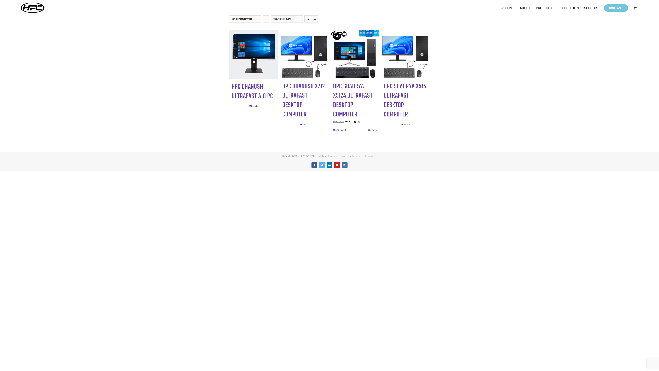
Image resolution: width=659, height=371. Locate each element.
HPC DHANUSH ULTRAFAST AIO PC (252, 92)
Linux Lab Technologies (363, 156)
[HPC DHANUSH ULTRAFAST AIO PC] (253, 54)
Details (254, 106)
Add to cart (341, 130)
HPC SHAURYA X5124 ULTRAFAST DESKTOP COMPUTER (353, 100)
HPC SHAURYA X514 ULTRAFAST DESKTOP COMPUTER (405, 100)
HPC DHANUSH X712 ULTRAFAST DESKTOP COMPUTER (303, 100)
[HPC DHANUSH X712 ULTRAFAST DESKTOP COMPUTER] (304, 54)
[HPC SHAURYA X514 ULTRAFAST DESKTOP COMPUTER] (405, 54)
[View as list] (314, 19)
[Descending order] (266, 19)
